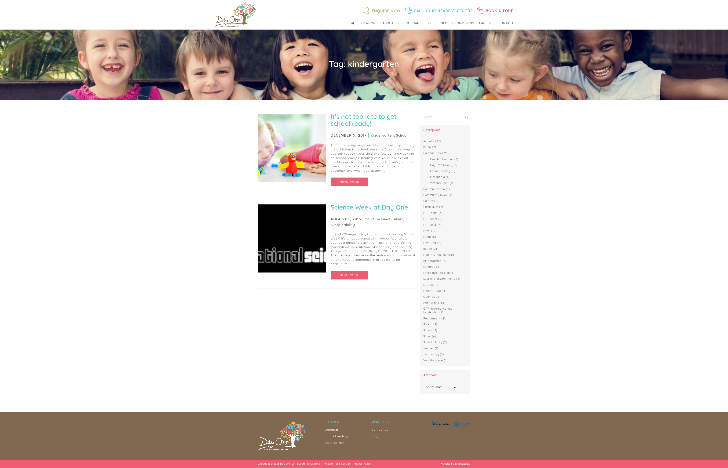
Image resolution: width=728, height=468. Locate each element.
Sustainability (432, 342)
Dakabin (331, 429)
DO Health (430, 213)
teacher (428, 348)
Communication (434, 189)
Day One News (440, 165)
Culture (428, 201)
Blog (375, 436)
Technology (431, 354)
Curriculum (430, 207)
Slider (427, 336)
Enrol (426, 231)
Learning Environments (439, 279)
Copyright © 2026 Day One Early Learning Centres (289, 464)
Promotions (431, 303)
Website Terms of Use (337, 464)
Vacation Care (433, 360)
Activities (429, 141)
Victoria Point (439, 183)
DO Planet (430, 219)
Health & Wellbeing (436, 255)
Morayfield (437, 177)
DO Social (430, 225)
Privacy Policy (362, 464)
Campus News (433, 153)
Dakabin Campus (441, 159)
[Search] (466, 117)
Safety (427, 324)
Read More (349, 181)
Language (430, 267)
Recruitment (431, 318)
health (427, 249)
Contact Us (379, 429)
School (427, 330)
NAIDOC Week (433, 291)
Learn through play (436, 273)
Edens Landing (440, 171)
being (427, 147)
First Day (429, 243)
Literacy (429, 285)
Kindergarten (432, 261)
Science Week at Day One (369, 208)
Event (427, 237)
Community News (435, 195)
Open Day (430, 297)
